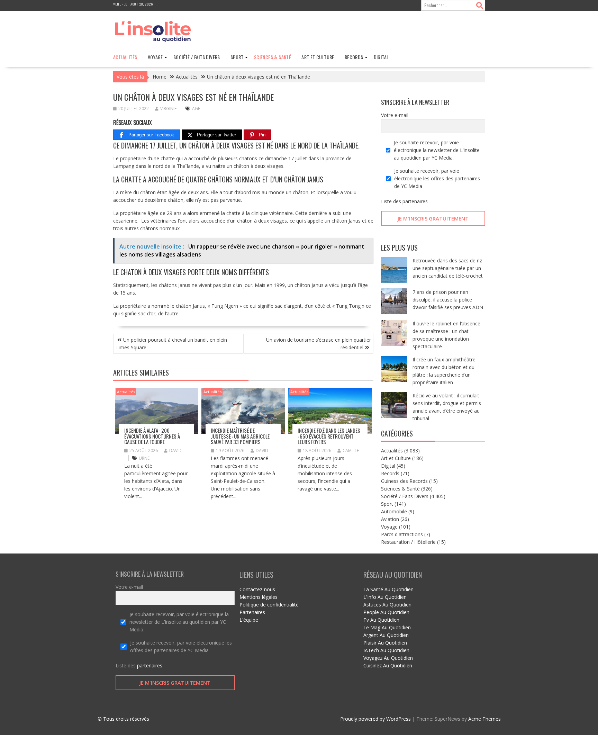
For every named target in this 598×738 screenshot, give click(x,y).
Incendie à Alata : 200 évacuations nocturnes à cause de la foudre (152, 436)
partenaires (415, 201)
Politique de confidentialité (269, 604)
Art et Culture (317, 57)
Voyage (155, 57)
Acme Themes (484, 719)
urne (144, 458)
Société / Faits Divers (196, 57)
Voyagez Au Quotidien (388, 658)
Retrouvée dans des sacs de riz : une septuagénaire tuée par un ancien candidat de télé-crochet (448, 268)
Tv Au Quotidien (381, 619)
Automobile (394, 511)
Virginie (168, 108)
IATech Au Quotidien (386, 650)
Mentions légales (258, 597)
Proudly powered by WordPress (375, 719)
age (196, 108)
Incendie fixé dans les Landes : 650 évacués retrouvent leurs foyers (329, 436)
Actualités (125, 57)
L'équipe (248, 619)
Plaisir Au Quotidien (385, 642)
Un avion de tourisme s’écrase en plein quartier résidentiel (318, 343)
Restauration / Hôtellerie (408, 542)
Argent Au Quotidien (386, 635)
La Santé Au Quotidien (388, 589)
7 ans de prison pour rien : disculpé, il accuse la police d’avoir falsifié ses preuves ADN (448, 299)
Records (354, 57)
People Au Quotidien (386, 612)
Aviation (390, 519)
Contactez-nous (257, 589)
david (175, 450)
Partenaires (252, 612)
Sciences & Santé (272, 57)
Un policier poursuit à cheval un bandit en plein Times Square (171, 343)
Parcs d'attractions (402, 534)
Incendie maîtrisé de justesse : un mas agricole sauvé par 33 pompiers (240, 436)
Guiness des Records (404, 481)
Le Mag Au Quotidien (387, 627)
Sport (237, 57)
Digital (381, 57)
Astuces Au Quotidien (387, 604)
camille (351, 450)
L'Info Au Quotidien (385, 597)
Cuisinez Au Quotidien (387, 665)
